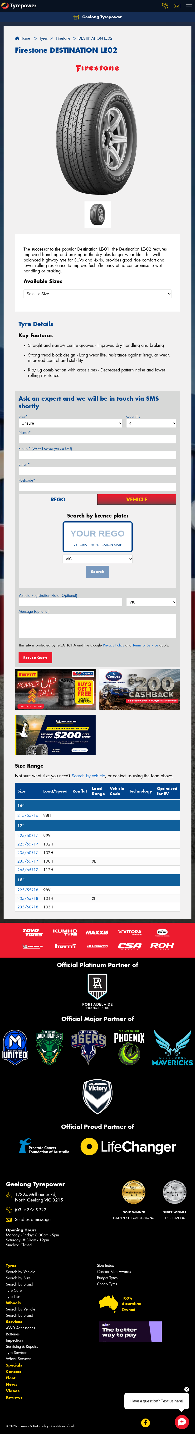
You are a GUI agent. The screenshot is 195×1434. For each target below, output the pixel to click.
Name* (25, 432)
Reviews (14, 1397)
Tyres (11, 1265)
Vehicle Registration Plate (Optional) (48, 595)
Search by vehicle (88, 776)
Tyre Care (14, 1290)
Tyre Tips (13, 1296)
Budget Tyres (107, 1277)
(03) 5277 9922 (30, 1210)
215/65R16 (27, 815)
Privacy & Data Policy (34, 1426)
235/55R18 (27, 898)
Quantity (133, 416)
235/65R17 (27, 861)
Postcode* (27, 480)
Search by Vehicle (20, 1271)
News (11, 1384)
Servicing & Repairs (22, 1346)
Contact (13, 1371)
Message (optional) (34, 611)
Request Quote (35, 657)
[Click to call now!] (165, 6)
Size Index (105, 1265)
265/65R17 (27, 869)
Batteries (13, 1334)
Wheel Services (18, 1358)
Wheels (13, 1303)
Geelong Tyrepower (101, 16)
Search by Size (18, 1278)
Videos (13, 1390)
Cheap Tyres (107, 1284)
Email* (24, 464)
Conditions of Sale (63, 1426)
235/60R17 (27, 852)
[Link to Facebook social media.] (145, 1423)
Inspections (15, 1340)
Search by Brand (19, 1284)
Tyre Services (16, 1352)
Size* (23, 416)
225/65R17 (27, 844)
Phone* (45, 448)
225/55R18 (27, 890)
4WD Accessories (20, 1327)
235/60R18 (27, 907)
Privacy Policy (113, 645)
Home (24, 38)
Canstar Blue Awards (114, 1271)
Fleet (10, 1378)
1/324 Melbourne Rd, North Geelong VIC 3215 (39, 1197)
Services (14, 1321)
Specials (14, 1365)
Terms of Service (145, 645)
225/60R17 (27, 835)
